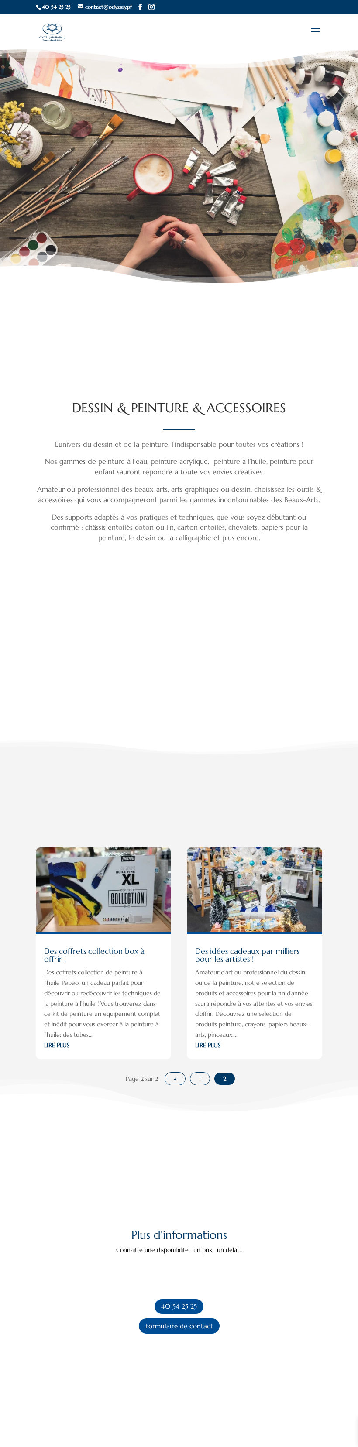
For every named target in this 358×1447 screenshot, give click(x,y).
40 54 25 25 (179, 1306)
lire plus (56, 1045)
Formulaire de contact (179, 1326)
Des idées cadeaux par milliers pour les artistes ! (247, 955)
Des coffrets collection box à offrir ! (94, 955)
